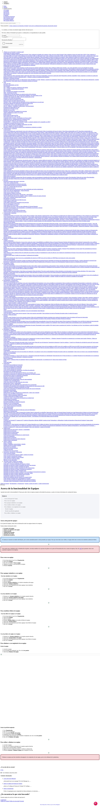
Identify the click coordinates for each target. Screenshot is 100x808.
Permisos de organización (9, 318)
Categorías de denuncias (53, 342)
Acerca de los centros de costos (28, 242)
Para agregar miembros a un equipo (13, 502)
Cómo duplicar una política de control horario (86, 147)
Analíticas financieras (8, 240)
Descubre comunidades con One (11, 85)
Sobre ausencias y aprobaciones (71, 151)
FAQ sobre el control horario (43, 135)
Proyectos (6, 180)
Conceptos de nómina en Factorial (11, 215)
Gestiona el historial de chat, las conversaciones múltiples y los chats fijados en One (23, 95)
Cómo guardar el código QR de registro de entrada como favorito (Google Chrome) (66, 139)
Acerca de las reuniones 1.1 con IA (12, 355)
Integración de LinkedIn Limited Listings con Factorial (38, 413)
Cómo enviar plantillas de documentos (41, 275)
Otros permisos (47, 318)
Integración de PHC (54, 223)
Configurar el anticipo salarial (24, 238)
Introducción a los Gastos (9, 248)
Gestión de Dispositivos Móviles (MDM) (32, 420)
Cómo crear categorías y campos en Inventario (39, 427)
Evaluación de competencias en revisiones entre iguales (74, 338)
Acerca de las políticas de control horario (13, 131)
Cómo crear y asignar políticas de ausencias (42, 160)
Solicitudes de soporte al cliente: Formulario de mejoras (16, 466)
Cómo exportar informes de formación (12, 368)
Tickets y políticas (8, 441)
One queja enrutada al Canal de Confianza (13, 125)
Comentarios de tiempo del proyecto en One (14, 123)
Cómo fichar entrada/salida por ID (70, 131)
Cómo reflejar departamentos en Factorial (49, 306)
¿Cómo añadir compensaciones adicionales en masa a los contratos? (43, 217)
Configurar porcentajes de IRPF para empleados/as (18, 63)
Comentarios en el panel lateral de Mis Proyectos (15, 199)
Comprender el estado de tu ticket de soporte (14, 475)
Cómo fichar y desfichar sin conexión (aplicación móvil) (77, 145)
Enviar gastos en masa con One (11, 115)
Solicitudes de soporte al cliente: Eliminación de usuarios (17, 474)
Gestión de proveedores (20, 255)
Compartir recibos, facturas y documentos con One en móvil (17, 118)
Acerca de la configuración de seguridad (13, 59)
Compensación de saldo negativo (13, 144)
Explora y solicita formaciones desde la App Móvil (15, 395)
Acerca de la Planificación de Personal (12, 260)
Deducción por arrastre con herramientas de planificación (27, 178)
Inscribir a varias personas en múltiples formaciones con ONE (18, 124)
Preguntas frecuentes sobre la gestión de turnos (77, 172)
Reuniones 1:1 (7, 354)
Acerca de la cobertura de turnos (38, 173)
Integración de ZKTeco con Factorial (49, 415)
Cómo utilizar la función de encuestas (12, 346)
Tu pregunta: (5, 36)
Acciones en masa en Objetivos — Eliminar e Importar (48, 338)
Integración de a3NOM (24, 223)
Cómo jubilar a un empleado (10, 73)
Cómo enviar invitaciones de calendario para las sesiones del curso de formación (22, 388)
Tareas (5, 309)
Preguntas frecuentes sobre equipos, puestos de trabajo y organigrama (25, 305)
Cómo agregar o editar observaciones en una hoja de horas (52, 140)
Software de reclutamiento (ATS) (11, 281)
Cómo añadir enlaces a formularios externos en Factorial (24, 81)
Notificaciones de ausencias (10, 437)
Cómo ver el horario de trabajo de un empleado (32, 71)
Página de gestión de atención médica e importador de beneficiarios (19, 234)
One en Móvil (7, 86)
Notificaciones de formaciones (10, 433)
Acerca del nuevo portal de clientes (12, 458)
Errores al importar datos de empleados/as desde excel (54, 58)
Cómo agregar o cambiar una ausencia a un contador (62, 155)
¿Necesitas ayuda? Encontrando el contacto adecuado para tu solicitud (20, 481)
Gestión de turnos (8, 169)
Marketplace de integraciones (10, 411)
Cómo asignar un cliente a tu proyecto (12, 193)
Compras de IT (19, 420)
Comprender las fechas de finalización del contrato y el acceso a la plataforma (80, 298)
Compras (6, 251)
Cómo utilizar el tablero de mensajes (56, 284)
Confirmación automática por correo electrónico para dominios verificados (34, 73)
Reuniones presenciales (34, 355)
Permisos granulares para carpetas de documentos (55, 317)
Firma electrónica (7, 269)
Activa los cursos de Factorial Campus (12, 404)
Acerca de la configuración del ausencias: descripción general (43, 25)
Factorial (22, 801)
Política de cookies (5, 801)
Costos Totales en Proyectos (10, 201)
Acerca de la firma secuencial (54, 272)
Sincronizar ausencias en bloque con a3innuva (14, 226)
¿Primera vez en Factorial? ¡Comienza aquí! (14, 52)
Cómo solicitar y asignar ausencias (54, 149)
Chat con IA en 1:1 (24, 355)
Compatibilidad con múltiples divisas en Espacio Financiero (49, 242)
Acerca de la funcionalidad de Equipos (31, 304)
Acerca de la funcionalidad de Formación (13, 364)
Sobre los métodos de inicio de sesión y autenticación (80, 55)
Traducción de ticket (8, 449)
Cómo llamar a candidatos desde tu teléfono (64, 291)
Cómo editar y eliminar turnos (85, 170)
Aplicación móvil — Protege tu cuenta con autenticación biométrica (33, 77)
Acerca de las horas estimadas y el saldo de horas (83, 133)
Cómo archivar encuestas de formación (12, 405)
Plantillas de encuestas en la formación (12, 378)
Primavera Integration (82, 223)
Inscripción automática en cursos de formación (14, 401)
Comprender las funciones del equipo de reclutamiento (81, 305)
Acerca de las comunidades (46, 351)
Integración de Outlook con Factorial (84, 412)
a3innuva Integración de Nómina (11, 223)
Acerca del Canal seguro (9, 342)
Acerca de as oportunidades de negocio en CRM (29, 258)
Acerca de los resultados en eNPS (49, 346)
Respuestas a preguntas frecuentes (11, 78)
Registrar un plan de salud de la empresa (57, 231)
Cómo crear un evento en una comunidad (83, 351)
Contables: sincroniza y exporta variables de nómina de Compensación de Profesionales (75, 219)
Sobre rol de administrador (37, 317)
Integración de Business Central (33, 415)
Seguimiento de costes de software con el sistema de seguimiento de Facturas (58, 252)
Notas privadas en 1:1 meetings (70, 355)
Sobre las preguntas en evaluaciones (65, 331)
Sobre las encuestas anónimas (47, 347)
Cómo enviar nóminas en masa (30, 267)
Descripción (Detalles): (7, 40)
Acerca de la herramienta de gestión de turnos (53, 170)
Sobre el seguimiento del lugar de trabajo (52, 131)
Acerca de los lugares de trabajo (34, 58)
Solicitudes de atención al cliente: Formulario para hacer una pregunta (20, 465)
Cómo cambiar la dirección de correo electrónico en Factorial (77, 70)
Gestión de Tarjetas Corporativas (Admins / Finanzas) (54, 248)
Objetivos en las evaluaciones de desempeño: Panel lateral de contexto (59, 334)
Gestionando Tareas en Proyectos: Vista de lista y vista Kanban (18, 194)
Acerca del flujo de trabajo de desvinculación (88, 321)
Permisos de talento (29, 318)
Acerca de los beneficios (31, 231)
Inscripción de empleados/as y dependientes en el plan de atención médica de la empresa (37, 232)
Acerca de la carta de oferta (92, 284)
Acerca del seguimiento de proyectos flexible (80, 135)
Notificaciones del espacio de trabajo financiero (14, 438)
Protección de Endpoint (80, 420)
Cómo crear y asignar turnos (71, 170)
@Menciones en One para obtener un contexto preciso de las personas (20, 94)
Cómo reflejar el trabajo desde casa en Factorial (48, 143)
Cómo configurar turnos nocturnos (45, 137)
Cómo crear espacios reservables (34, 313)
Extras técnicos (56, 250)
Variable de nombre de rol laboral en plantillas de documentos (69, 276)
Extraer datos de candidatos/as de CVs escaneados (58, 293)
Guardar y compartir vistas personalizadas (39, 63)
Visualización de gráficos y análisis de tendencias (20, 243)
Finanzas (6, 239)
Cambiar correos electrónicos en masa (76, 63)
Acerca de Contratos (29, 297)
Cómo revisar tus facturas (9, 453)
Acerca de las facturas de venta (11, 258)
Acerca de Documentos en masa (23, 265)
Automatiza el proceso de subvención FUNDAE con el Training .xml (20, 372)
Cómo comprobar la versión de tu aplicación (87, 75)
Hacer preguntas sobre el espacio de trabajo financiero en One (26, 246)
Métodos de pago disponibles (10, 460)
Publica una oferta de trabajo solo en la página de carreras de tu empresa (26, 294)
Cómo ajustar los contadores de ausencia (54, 151)
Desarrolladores (7, 421)
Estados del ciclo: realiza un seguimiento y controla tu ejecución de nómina (76, 217)
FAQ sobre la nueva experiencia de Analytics (60, 325)
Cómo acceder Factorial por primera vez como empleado (84, 71)
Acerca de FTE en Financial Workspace (67, 244)
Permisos (6, 316)
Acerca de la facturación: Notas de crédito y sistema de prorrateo (18, 454)
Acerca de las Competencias (28, 338)
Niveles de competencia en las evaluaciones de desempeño (85, 333)
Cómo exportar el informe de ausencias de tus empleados (17, 149)
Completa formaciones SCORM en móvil (13, 396)
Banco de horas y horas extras (83, 137)
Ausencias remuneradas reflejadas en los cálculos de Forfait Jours (36, 144)
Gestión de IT (7, 417)
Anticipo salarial (7, 236)
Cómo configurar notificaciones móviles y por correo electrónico (63, 67)
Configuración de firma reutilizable (69, 272)
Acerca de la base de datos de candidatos (13, 283)
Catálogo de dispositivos (26, 425)
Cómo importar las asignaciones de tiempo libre (50, 164)
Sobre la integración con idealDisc (38, 412)
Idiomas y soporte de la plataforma (49, 79)
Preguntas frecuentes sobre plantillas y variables (43, 276)
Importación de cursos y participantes (12, 383)
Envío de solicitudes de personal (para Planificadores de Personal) (59, 260)
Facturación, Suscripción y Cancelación (13, 452)
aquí (81, 548)
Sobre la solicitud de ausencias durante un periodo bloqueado (77, 149)
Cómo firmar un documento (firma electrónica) (30, 271)
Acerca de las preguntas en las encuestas (13, 347)
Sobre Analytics (7, 326)
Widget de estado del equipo (92, 139)
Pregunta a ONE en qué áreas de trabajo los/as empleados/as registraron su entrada (23, 127)
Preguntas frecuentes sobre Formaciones (13, 366)
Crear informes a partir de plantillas (90, 325)
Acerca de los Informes (17, 325)
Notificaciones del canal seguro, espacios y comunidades (17, 429)
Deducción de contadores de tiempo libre (13, 177)
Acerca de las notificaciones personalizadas (36, 321)
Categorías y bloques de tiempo (66, 143)
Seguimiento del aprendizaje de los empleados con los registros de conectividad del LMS (24, 386)
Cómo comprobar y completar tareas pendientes (14, 310)
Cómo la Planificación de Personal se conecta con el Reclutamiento (49, 261)
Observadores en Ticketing (10, 446)
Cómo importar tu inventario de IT (19, 424)
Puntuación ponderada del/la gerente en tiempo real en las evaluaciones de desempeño (23, 334)
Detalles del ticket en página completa (12, 445)
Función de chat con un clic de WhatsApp (63, 285)
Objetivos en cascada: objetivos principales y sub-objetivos (21, 339)
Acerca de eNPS (76, 346)
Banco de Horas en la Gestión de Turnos (35, 174)
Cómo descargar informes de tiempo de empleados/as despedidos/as (79, 144)
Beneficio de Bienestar (42, 231)
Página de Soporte (5, 483)
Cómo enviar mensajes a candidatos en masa (40, 292)
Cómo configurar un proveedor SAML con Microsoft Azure (31, 55)
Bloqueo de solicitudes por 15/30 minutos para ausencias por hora (35, 155)
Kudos (5, 361)
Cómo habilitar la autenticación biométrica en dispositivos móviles (83, 69)
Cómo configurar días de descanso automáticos (14, 170)
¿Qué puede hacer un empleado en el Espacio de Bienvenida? (50, 61)
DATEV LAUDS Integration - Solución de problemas (76, 226)
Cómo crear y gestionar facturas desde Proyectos (15, 197)
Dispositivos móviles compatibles (69, 75)
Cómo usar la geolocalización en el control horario (25, 132)
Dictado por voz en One (9, 110)
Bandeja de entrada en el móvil (11, 77)
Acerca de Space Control (9, 313)
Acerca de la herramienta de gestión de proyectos (15, 184)
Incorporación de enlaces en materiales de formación (16, 375)
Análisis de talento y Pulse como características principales (58, 333)
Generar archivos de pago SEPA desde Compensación (22, 219)
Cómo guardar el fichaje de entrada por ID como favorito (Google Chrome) (21, 140)
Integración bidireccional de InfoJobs (49, 416)
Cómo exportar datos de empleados (31, 57)
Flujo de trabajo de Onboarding (70, 321)
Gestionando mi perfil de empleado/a (12, 66)
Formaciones (6, 363)
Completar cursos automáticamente (12, 380)
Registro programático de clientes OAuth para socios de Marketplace (19, 409)
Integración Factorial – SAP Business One (31, 416)
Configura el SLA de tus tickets (11, 450)
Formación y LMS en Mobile (10, 391)
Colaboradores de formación (10, 399)
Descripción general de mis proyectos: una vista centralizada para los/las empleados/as (23, 189)
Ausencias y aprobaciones (10, 148)
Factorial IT (6, 419)
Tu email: (4, 35)
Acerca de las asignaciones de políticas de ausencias (53, 162)
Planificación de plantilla (9, 259)
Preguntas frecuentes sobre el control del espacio (66, 313)
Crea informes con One (76, 325)
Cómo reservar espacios (20, 313)
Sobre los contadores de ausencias (70, 152)
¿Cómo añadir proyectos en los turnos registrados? (15, 185)
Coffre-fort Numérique (9, 277)
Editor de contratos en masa (10, 300)
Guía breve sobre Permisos (10, 317)
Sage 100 (62, 226)
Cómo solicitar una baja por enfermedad (31, 156)
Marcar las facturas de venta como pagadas (65, 258)
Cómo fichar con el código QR (75, 132)
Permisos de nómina (56, 318)
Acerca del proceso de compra (83, 252)
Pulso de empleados (8, 358)
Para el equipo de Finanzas (17, 250)
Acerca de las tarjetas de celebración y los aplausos (28, 351)
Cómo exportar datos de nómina (27, 215)
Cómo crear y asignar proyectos (11, 182)
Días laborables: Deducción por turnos (78, 177)
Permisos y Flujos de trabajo (10, 314)
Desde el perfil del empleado (12, 511)
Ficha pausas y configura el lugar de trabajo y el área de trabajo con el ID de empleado (56, 147)
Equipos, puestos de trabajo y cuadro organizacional (16, 302)
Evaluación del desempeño (10, 330)
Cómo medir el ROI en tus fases (11, 205)
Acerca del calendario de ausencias (38, 149)
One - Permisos (7, 90)
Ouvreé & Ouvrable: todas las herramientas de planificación (72, 178)
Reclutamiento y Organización (11, 280)
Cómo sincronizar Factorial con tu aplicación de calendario (35, 69)
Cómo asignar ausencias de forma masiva (60, 153)
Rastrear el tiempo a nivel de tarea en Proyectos (14, 210)
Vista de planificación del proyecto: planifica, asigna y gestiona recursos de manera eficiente (25, 195)
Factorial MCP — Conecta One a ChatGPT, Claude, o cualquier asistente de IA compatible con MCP (27, 122)
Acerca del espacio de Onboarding (50, 287)
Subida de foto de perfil (65, 71)
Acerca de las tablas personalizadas (19, 58)
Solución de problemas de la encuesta (16, 349)
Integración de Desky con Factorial (89, 413)
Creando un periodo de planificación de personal (33, 260)
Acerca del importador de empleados (26, 65)
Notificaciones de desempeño (10, 440)
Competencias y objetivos (9, 337)
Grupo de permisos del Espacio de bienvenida (77, 317)
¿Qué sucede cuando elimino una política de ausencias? (82, 161)
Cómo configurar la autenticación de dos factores (68, 59)
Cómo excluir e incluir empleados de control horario (37, 133)
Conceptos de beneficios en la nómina (16, 231)
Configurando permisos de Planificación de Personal (22, 261)
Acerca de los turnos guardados (45, 172)
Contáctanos (3, 799)
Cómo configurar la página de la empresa (74, 57)
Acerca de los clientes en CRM (48, 258)
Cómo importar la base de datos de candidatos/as (82, 287)
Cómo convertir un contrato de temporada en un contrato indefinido (32, 300)
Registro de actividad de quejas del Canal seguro (87, 342)
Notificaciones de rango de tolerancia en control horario (16, 434)
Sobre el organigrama (45, 304)
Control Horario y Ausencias (10, 128)
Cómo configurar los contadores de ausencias (62, 160)
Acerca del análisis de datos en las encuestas (31, 346)
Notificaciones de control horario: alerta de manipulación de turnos (74, 141)
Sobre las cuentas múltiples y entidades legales (46, 59)
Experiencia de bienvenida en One (11, 107)
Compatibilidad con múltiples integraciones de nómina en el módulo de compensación (29, 225)
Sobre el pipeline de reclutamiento (70, 283)
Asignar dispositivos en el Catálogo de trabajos (38, 424)
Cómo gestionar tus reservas (48, 313)
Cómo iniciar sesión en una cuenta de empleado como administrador (82, 58)
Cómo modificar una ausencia (15, 156)
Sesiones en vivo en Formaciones (11, 403)
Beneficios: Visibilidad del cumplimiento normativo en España (49, 234)
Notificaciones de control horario (11, 432)
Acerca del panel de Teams (11, 498)
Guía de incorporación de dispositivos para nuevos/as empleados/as (64, 424)
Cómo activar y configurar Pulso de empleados (14, 359)
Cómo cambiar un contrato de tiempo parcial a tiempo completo (62, 300)
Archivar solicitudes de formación (11, 400)
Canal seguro (7, 341)
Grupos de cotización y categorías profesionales (29, 306)
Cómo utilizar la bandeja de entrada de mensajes (37, 284)
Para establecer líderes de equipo (12, 504)
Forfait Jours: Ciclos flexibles (67, 165)
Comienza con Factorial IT (10, 420)
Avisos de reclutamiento (9, 436)
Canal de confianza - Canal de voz (68, 342)
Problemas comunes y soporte (31, 250)
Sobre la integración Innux (10, 412)
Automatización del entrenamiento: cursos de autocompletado (18, 379)
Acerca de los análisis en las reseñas (12, 331)
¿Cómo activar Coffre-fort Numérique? (13, 279)
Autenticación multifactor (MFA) (87, 59)
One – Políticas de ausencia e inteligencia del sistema (16, 87)
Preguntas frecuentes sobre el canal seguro (25, 342)
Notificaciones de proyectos (10, 431)
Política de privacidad (14, 801)
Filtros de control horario (57, 144)
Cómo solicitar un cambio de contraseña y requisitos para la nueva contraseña (44, 70)
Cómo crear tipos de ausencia (85, 151)
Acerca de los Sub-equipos (79, 308)
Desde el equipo (9, 509)
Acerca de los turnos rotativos (59, 172)
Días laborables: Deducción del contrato (59, 177)
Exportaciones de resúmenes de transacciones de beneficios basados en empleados (77, 232)
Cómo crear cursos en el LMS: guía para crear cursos (16, 382)
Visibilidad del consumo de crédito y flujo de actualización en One (19, 96)
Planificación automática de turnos (18, 174)
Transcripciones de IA (58, 355)
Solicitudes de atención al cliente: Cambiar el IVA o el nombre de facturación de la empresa (25, 471)
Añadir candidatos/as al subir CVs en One (13, 112)
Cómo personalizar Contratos (75, 297)
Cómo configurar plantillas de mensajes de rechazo (41, 291)
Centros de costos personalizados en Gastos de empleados (22, 244)
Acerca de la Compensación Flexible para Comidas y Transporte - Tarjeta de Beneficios (24, 230)
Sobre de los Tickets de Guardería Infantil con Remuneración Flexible (60, 230)
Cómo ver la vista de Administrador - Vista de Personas (16, 190)
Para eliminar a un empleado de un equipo (14, 507)
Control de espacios (8, 312)
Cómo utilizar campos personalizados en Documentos (43, 265)
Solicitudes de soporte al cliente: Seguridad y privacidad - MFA (18, 473)
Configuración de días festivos (82, 155)
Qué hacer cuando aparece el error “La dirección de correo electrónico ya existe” (22, 79)
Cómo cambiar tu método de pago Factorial (13, 457)
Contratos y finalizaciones (9, 296)
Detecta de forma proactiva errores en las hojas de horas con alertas (43, 141)
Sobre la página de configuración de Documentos (81, 265)
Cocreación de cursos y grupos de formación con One (16, 104)
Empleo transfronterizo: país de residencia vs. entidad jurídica (32, 62)
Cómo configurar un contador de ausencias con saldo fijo (24, 161)
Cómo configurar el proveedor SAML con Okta (57, 55)
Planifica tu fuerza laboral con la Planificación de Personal (54, 246)
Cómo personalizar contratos (55, 298)
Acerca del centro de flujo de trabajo (54, 321)
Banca (13, 255)
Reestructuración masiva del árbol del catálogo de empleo (73, 306)
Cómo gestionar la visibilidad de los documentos (49, 267)
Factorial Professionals (54, 218)
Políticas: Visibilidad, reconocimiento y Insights (14, 444)
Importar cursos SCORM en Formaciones (13, 394)
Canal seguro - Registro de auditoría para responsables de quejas (18, 343)
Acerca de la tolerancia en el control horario (33, 131)
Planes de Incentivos (57, 221)
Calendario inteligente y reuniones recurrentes (22, 357)
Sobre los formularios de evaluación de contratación (29, 287)
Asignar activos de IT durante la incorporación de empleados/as (47, 425)
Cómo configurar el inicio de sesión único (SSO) (75, 54)
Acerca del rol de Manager (79, 304)
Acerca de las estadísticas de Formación (13, 367)
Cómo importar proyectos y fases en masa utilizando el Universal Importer (21, 206)
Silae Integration (45, 223)
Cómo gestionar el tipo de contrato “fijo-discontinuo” (36, 298)
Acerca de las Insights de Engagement (31, 347)
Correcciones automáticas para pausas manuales (26, 143)
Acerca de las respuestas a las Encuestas (89, 346)
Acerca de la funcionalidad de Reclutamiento (33, 283)
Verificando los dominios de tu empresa (59, 63)
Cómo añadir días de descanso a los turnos (21, 173)
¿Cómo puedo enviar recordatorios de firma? (19, 272)
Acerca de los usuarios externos (23, 317)
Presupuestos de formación (10, 390)
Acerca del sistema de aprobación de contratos (57, 297)
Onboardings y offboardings (57, 420)
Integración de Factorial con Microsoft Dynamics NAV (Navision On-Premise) (77, 415)
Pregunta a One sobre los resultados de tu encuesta (15, 111)
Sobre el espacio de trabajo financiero (12, 242)
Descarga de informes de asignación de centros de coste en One (18, 103)
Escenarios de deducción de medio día (49, 178)
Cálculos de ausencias (34, 164)
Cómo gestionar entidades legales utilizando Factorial (16, 54)
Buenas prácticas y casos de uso (45, 250)
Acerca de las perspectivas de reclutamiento (23, 289)
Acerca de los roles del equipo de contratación (19, 292)
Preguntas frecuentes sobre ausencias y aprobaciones (50, 152)
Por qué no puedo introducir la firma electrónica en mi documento (56, 271)
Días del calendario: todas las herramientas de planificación (36, 177)
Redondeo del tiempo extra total (56, 145)
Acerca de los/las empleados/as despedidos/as (14, 297)
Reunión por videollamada (46, 355)
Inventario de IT (7, 423)
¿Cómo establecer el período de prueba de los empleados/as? (55, 305)
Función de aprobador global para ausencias (80, 153)
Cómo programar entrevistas (64, 287)
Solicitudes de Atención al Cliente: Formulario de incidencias (18, 469)
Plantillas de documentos (9, 273)
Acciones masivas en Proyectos (11, 209)
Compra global (89, 420)
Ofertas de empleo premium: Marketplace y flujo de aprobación (65, 292)
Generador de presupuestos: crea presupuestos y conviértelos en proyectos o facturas (23, 207)
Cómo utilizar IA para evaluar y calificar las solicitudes (72, 288)
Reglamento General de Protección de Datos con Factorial (39, 285)
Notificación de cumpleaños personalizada (13, 322)
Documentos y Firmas (9, 263)
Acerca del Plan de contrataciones (14, 293)
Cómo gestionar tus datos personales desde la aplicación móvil (18, 75)
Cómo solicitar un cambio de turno (54, 173)
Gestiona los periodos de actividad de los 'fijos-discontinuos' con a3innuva (42, 226)
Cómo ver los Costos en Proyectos (11, 191)
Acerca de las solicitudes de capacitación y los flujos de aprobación (19, 370)
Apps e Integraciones (8, 407)
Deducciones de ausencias (10, 176)
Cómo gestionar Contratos (40, 297)
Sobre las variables (28, 276)
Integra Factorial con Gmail (69, 412)
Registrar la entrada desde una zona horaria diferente (37, 145)
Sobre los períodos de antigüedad (33, 162)
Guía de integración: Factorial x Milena (68, 223)
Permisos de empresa (39, 318)
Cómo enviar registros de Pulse (59, 359)
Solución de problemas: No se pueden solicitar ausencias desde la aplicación (75, 156)
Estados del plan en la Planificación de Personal (76, 261)
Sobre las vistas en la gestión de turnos (34, 170)
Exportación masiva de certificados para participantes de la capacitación (20, 384)
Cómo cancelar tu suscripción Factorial (12, 456)
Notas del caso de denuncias (41, 342)
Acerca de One (7, 83)
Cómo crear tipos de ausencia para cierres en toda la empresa (36, 153)
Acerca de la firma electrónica (79, 271)
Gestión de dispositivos (69, 420)
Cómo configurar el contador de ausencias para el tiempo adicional (53, 161)
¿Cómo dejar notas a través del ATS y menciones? (32, 288)
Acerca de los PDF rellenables (16, 276)
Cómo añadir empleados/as (28, 59)
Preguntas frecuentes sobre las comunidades (63, 351)
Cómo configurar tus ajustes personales (59, 69)
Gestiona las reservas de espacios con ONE (13, 99)
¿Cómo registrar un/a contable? (41, 218)
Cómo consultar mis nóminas (62, 265)
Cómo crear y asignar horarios (30, 135)
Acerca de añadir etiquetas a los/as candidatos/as (15, 285)
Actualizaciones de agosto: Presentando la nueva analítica (36, 325)
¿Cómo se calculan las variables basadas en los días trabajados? (37, 221)
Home (5, 6)
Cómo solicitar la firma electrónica (11, 271)
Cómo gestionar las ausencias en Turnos (72, 173)
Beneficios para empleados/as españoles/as (73, 234)
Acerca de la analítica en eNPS (64, 346)
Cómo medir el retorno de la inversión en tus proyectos (16, 202)
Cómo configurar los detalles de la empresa (38, 54)
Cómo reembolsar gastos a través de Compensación (15, 217)
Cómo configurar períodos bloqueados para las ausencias (31, 151)
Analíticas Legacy (8, 328)
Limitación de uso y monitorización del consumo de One (17, 119)
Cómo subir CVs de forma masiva (41, 289)
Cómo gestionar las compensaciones (90, 215)
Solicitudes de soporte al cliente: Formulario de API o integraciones (19, 467)
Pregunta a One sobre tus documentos (12, 98)
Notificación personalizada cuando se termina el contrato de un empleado (40, 322)
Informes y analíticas (8, 324)
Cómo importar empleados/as (29, 61)
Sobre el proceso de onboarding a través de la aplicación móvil (47, 75)
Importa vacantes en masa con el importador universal (34, 293)
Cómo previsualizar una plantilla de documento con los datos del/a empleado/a (68, 275)
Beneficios (6, 228)
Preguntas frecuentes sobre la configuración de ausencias (78, 162)
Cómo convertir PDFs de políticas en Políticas (22, 268)
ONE (5, 82)
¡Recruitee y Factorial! (9, 415)
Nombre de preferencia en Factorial (51, 71)
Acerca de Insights (8, 325)
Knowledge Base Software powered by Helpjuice (50, 804)
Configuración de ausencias (10, 158)
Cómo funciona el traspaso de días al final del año (49, 165)
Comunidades (7, 350)
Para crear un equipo (9, 500)
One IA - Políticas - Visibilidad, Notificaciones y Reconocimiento (19, 106)
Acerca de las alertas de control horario (69, 136)
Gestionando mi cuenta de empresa (12, 53)
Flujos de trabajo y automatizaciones (12, 320)
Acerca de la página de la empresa (81, 285)
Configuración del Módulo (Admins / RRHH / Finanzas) (29, 248)
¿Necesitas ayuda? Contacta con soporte (13, 461)
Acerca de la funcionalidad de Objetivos (13, 338)
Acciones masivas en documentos (68, 267)
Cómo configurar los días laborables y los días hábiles (74, 164)
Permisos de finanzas (66, 318)
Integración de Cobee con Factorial (54, 412)
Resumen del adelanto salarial (10, 238)
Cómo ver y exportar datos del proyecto (13, 186)
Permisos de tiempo (20, 318)
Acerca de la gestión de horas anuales (14, 298)
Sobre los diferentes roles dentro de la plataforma (62, 304)
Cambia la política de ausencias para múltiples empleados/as (59, 166)
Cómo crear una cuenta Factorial (55, 54)
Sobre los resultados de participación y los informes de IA (38, 359)
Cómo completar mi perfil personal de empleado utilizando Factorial (32, 67)
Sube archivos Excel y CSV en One (12, 116)
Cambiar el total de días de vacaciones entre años (26, 165)
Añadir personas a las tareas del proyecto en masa (15, 211)
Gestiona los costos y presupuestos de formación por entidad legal (19, 397)
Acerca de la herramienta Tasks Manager (35, 310)
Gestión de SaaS (46, 420)
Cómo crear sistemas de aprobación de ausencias (26, 152)
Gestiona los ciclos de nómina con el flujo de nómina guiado (76, 221)
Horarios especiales (32, 137)
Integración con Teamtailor (58, 413)
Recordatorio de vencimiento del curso (12, 371)
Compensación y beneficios (10, 213)
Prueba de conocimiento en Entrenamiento (13, 376)
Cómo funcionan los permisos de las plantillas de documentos (18, 275)
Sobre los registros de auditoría (16, 57)
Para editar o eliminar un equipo (12, 513)
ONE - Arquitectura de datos (10, 92)
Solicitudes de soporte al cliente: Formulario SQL (15, 470)
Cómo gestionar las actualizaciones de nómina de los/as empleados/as (66, 215)
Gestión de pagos (7, 255)
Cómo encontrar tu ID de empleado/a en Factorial (15, 70)
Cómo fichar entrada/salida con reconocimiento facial (35, 139)
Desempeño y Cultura (9, 329)
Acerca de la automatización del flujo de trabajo (14, 321)
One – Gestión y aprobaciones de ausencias (14, 89)
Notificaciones (7, 428)
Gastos (5, 247)
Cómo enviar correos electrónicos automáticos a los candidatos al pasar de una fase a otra (69, 289)
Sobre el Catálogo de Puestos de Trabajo (13, 304)
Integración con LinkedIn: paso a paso (12, 416)
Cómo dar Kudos (7, 362)
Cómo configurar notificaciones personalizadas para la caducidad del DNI (74, 322)
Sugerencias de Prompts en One (11, 108)
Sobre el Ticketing (8, 442)
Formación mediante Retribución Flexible (76, 231)
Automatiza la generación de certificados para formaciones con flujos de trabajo (22, 374)
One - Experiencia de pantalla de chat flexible (14, 91)
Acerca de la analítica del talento (37, 333)
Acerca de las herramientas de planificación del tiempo (25, 172)
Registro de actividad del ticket (11, 448)
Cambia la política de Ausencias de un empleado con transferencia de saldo (28, 166)
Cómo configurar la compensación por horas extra (64, 137)
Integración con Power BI (20, 415)
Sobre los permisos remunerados (85, 152)
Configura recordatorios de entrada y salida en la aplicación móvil (81, 140)
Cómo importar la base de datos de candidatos (75, 284)
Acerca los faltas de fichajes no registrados (30, 136)
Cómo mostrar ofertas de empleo (52, 288)
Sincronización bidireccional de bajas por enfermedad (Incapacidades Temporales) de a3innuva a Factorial (73, 225)
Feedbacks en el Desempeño (82, 334)
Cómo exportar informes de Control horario (50, 136)
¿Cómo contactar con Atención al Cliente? (18, 25)
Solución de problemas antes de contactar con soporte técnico (18, 477)
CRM (5, 256)
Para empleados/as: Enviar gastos (74, 248)
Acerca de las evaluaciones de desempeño (83, 331)
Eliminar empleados (82, 300)
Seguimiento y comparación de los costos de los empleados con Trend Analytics (50, 243)
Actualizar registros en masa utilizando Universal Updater (59, 308)
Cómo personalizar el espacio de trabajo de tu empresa (52, 57)
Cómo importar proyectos (9, 188)
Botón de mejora (7, 114)
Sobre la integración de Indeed (23, 412)
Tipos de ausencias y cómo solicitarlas (49, 156)
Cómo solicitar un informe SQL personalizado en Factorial (17, 478)
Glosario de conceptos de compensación (45, 219)
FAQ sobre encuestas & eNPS (78, 347)
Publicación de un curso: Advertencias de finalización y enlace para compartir (21, 392)
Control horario (7, 129)
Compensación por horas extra (85, 136)
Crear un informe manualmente (18, 326)
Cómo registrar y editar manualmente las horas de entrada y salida (52, 132)
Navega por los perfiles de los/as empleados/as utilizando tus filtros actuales (28, 308)
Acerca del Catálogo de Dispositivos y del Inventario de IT (75, 425)
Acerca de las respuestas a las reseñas (28, 331)
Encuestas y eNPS (8, 345)
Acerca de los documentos (10, 265)
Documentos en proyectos (10, 198)
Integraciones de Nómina (9, 222)
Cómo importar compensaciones (42, 215)
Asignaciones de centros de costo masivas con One (15, 120)
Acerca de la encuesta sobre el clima (62, 347)
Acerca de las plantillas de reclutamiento (52, 283)
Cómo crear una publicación (10, 351)
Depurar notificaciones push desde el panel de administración (60, 62)
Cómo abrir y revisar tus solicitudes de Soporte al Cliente (17, 464)
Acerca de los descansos (87, 132)
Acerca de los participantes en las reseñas (47, 331)
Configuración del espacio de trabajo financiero (47, 244)
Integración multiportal (79, 291)
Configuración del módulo (32, 255)
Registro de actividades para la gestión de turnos (56, 174)
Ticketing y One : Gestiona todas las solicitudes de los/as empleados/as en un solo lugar (24, 102)
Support (5, 7)
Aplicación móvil (7, 74)
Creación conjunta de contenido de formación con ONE (16, 387)
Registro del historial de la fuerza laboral (73, 242)
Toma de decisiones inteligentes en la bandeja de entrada (78, 61)
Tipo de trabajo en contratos (29, 301)
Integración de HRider (20, 413)
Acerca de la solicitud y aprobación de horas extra (60, 133)
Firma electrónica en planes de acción (38, 272)
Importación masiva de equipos (11, 306)
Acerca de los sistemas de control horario (59, 135)
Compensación (7, 214)
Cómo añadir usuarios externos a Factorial (15, 284)
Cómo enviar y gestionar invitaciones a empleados (68, 79)
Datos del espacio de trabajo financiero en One (14, 100)
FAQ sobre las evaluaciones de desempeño (20, 333)
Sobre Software (7, 252)
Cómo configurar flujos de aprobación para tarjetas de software (25, 252)
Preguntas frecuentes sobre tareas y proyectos (14, 181)
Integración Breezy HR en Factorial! (72, 413)
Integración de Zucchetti (35, 223)
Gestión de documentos (9, 264)
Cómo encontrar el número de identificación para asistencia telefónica (20, 479)
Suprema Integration (8, 408)
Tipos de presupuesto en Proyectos (11, 203)
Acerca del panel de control (10, 67)
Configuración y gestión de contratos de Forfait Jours (16, 141)
